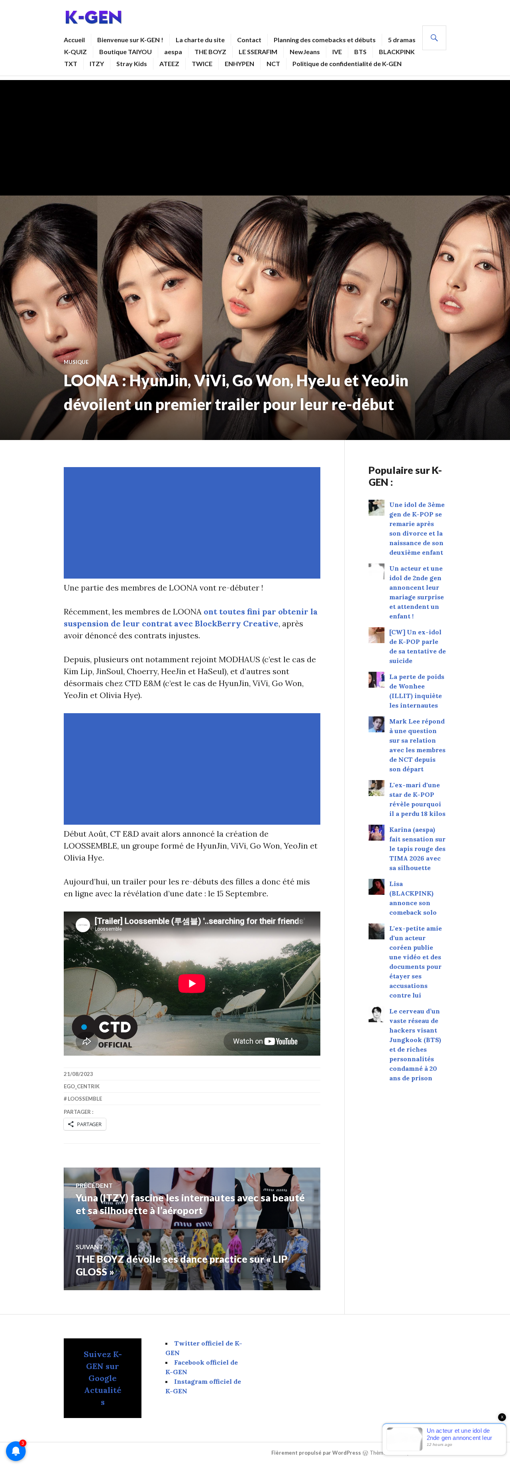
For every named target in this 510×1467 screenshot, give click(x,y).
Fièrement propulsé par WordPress (316, 1452)
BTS (360, 51)
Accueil (74, 39)
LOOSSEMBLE (85, 1098)
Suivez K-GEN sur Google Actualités (103, 1378)
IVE (337, 51)
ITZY (97, 63)
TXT (70, 63)
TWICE (202, 63)
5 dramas (402, 39)
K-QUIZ (75, 51)
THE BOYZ (210, 51)
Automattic (430, 1452)
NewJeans (305, 51)
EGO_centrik (82, 1086)
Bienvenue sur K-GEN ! (130, 39)
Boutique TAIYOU (125, 51)
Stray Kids (131, 63)
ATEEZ (169, 63)
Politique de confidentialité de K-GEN (347, 63)
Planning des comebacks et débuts (325, 39)
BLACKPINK (397, 51)
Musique (76, 362)
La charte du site (200, 39)
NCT (273, 63)
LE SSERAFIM (258, 51)
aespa (173, 51)
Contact (249, 39)
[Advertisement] (255, 136)
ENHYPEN (239, 63)
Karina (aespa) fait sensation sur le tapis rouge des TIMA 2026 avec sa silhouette (417, 848)
